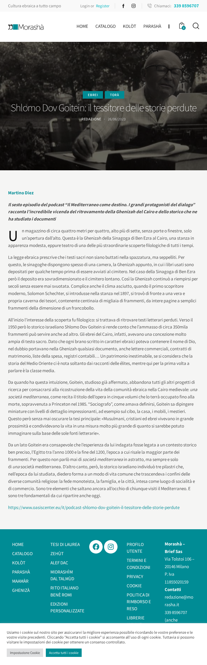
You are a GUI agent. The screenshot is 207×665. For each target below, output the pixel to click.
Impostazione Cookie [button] (25, 652)
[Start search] (195, 26)
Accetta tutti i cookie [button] (63, 652)
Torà (114, 94)
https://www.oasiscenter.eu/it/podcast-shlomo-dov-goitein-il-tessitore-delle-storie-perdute (94, 507)
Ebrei (93, 94)
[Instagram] (111, 547)
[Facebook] (96, 547)
